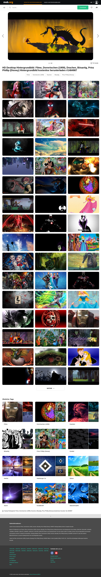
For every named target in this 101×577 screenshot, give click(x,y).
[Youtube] (57, 554)
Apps (10, 564)
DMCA (39, 574)
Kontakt (52, 560)
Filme (28, 75)
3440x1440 (46, 548)
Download (83, 7)
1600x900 (29, 548)
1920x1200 (35, 550)
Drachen (49, 75)
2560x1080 (11, 550)
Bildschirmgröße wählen (55, 558)
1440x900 (23, 550)
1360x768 (46, 550)
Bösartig (57, 75)
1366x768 (17, 548)
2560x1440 (34, 548)
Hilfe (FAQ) (52, 562)
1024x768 (41, 550)
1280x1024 (40, 548)
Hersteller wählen (54, 556)
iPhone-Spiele (12, 556)
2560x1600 (11, 552)
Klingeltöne (11, 558)
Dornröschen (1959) (38, 75)
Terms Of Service (33, 574)
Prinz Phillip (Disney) (68, 75)
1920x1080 (11, 548)
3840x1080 (17, 550)
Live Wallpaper (12, 560)
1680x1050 (29, 550)
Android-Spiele (12, 554)
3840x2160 (23, 548)
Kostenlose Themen (13, 562)
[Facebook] (52, 554)
